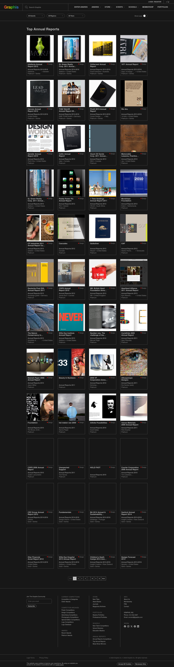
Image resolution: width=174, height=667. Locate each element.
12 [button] (99, 578)
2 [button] (78, 578)
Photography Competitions (70, 617)
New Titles (96, 599)
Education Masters (99, 631)
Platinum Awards (67, 635)
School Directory (98, 628)
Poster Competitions (68, 610)
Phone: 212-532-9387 (131, 615)
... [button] (88, 578)
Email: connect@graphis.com (133, 617)
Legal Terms (31, 658)
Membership (128, 602)
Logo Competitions (68, 622)
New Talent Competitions (101, 626)
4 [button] (85, 578)
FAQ (125, 604)
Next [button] (103, 578)
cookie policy (59, 665)
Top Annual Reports (99, 641)
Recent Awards (66, 633)
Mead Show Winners (99, 644)
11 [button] (96, 578)
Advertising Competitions (69, 615)
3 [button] (81, 578)
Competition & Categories (70, 599)
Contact (126, 606)
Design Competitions (68, 612)
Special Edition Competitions (71, 620)
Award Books (97, 602)
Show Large (138, 16)
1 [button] (74, 578)
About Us (127, 599)
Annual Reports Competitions (102, 639)
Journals (95, 604)
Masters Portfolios (98, 615)
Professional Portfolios (100, 617)
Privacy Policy (43, 658)
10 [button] (92, 578)
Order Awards (66, 602)
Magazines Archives (99, 606)
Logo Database (66, 624)
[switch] (145, 16)
